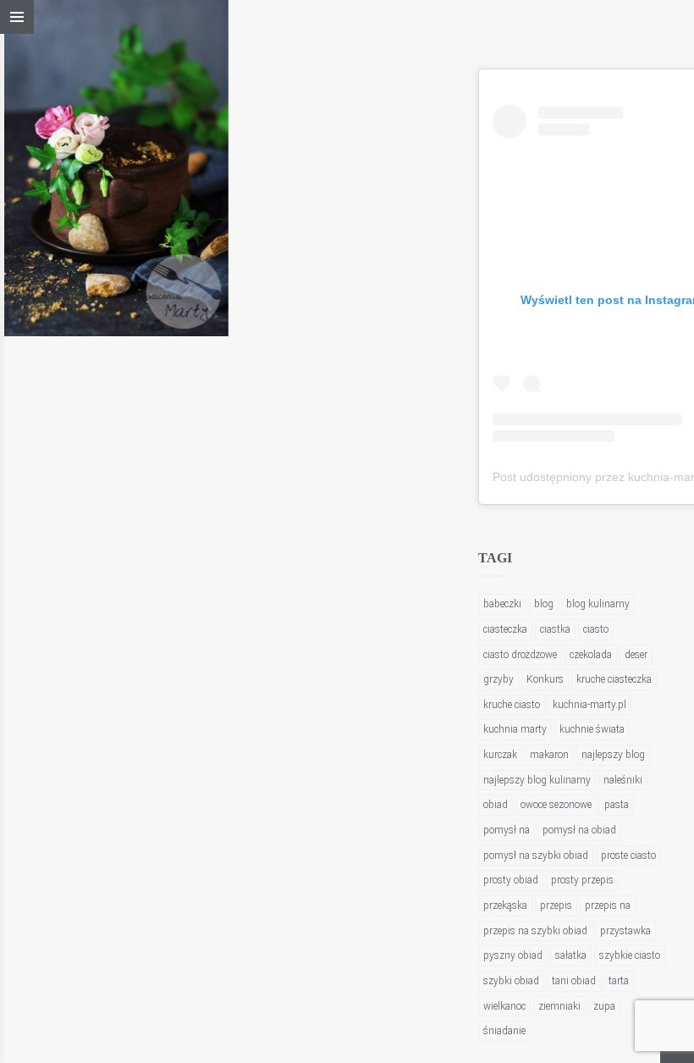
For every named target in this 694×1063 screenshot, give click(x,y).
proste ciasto (628, 855)
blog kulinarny (598, 604)
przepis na (608, 905)
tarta (619, 981)
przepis (556, 905)
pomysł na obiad (579, 830)
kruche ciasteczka (614, 679)
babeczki (502, 604)
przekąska (505, 905)
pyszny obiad (513, 955)
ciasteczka (505, 629)
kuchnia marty (515, 729)
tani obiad (574, 981)
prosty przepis (582, 880)
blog (544, 604)
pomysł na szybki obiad (535, 855)
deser (636, 655)
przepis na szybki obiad (535, 931)
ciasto (596, 629)
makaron (549, 755)
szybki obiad (511, 981)
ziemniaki (559, 1006)
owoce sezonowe (556, 805)
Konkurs (545, 679)
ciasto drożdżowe (520, 655)
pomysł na (506, 830)
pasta (616, 805)
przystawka (625, 931)
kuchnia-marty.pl (589, 705)
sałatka (571, 955)
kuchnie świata (592, 729)
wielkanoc (504, 1006)
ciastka (555, 629)
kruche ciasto (511, 705)
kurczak (500, 755)
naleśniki (622, 780)
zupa (604, 1006)
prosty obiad (510, 880)
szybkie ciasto (629, 955)
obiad (495, 805)
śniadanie (504, 1031)
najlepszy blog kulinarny (537, 780)
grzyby (498, 679)
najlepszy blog (613, 755)
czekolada (591, 655)
